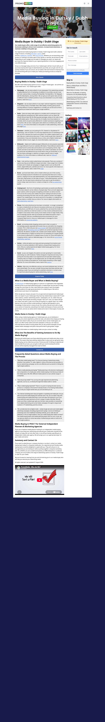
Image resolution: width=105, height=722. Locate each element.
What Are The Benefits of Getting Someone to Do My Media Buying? (77, 93)
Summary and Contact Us (74, 108)
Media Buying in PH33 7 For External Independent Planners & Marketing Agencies (77, 103)
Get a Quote (39, 77)
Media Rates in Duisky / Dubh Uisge (77, 90)
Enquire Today (39, 276)
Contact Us (39, 350)
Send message (77, 73)
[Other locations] (84, 3)
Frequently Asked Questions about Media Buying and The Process (77, 98)
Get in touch (52, 27)
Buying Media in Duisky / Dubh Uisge (77, 83)
